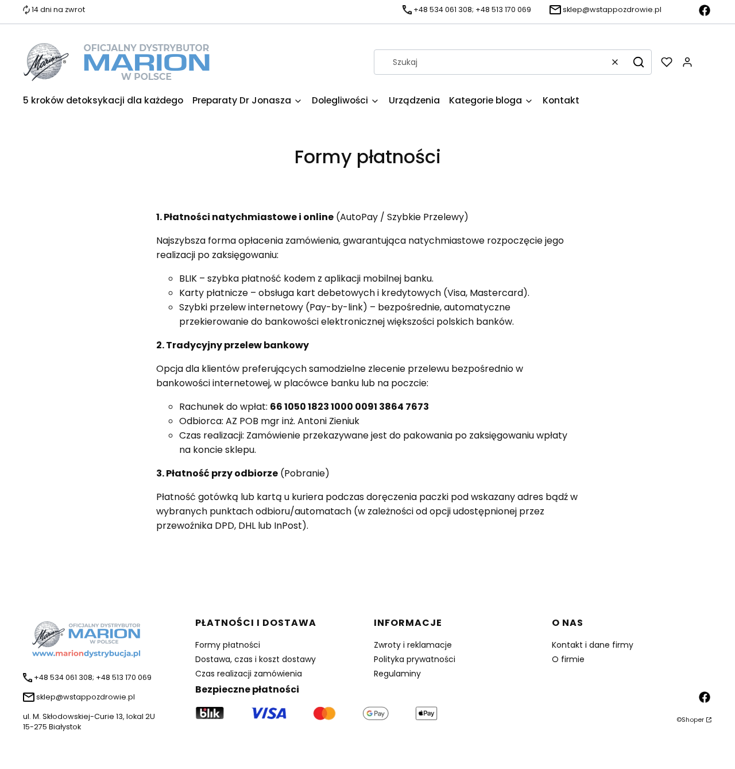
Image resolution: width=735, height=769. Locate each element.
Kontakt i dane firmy (592, 645)
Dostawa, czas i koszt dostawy (255, 659)
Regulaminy (397, 673)
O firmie (568, 659)
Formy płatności (227, 645)
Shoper (693, 719)
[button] (638, 62)
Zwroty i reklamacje (413, 645)
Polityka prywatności (414, 659)
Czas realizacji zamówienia (248, 673)
